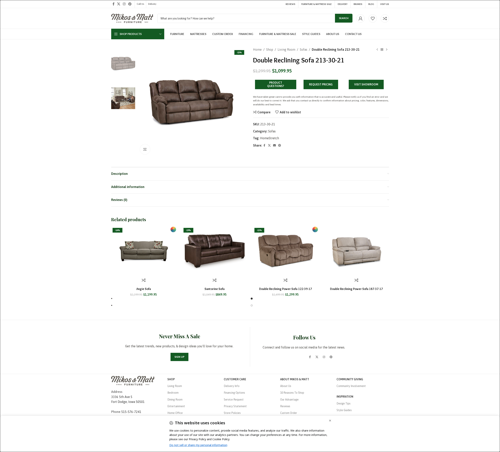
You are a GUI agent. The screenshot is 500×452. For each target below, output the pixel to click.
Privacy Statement (235, 406)
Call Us (140, 4)
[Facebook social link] (113, 4)
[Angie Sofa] (143, 250)
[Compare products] (385, 18)
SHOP (171, 379)
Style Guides (344, 410)
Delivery (152, 4)
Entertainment (176, 406)
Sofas (303, 49)
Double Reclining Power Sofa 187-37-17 (356, 289)
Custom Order (288, 412)
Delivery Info (231, 386)
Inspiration (345, 396)
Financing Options (234, 392)
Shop (269, 49)
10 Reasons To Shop (292, 392)
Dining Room (175, 399)
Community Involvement (351, 386)
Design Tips (343, 403)
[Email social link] (274, 145)
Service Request (234, 399)
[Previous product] (377, 49)
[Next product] (386, 49)
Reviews (285, 406)
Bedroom (173, 392)
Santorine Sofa (215, 289)
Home (257, 49)
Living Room (286, 49)
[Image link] (132, 380)
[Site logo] (132, 18)
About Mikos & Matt (294, 379)
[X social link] (119, 4)
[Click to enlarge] (145, 149)
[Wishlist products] (373, 18)
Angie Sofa (143, 289)
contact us (305, 100)
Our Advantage (289, 399)
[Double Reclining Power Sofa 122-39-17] (285, 250)
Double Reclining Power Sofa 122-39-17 (285, 289)
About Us (285, 386)
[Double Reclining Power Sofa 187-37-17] (356, 250)
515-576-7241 (131, 411)
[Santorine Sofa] (214, 250)
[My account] (360, 18)
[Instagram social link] (124, 4)
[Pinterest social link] (130, 4)
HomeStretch (269, 138)
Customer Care (235, 379)
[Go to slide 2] (252, 305)
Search (344, 18)
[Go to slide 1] (252, 298)
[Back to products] (382, 49)
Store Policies (232, 412)
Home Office (175, 412)
